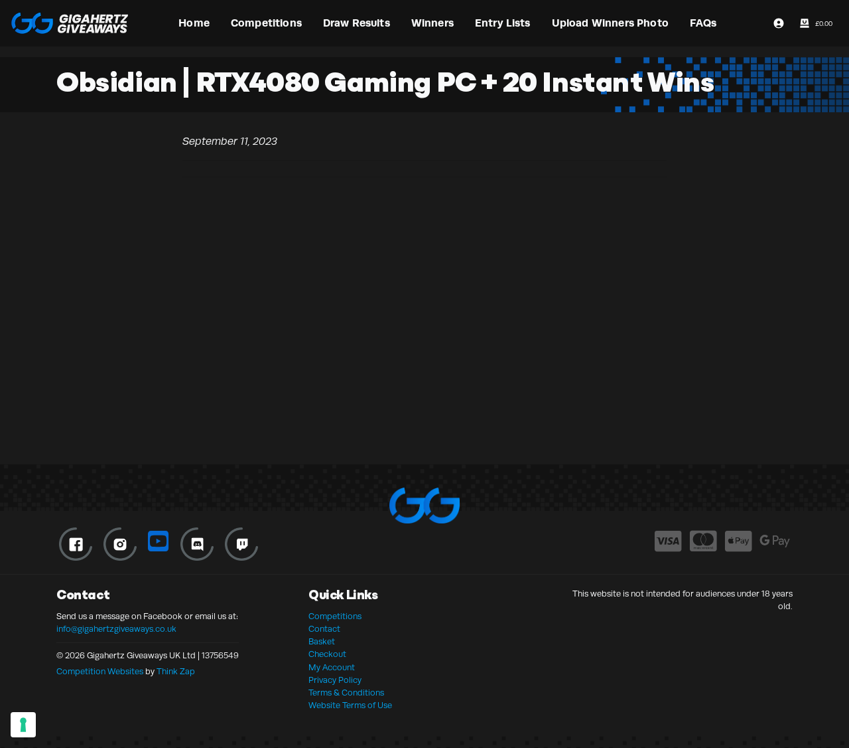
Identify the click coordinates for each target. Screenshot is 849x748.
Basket (321, 641)
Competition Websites (99, 671)
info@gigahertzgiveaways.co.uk (116, 629)
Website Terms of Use (350, 705)
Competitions (334, 616)
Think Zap (176, 671)
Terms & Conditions (346, 693)
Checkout (327, 654)
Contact (324, 629)
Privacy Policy (334, 680)
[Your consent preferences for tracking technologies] (23, 724)
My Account (331, 667)
